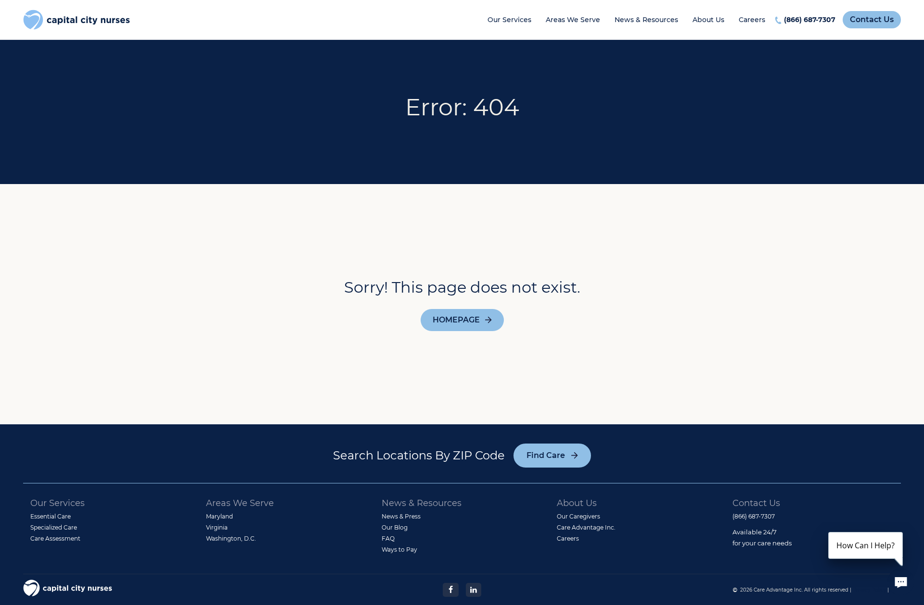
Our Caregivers (578, 516)
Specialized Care (53, 527)
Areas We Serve (573, 19)
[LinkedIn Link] (473, 589)
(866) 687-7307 (809, 19)
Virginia (217, 527)
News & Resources (646, 19)
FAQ (388, 538)
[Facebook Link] (450, 589)
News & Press (401, 516)
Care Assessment (55, 538)
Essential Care (50, 516)
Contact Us (872, 19)
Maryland (219, 516)
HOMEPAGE (456, 319)
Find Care (545, 455)
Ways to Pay (399, 549)
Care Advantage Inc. (586, 527)
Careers (752, 19)
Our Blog (395, 527)
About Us (708, 19)
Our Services (509, 19)
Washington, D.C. (231, 538)
